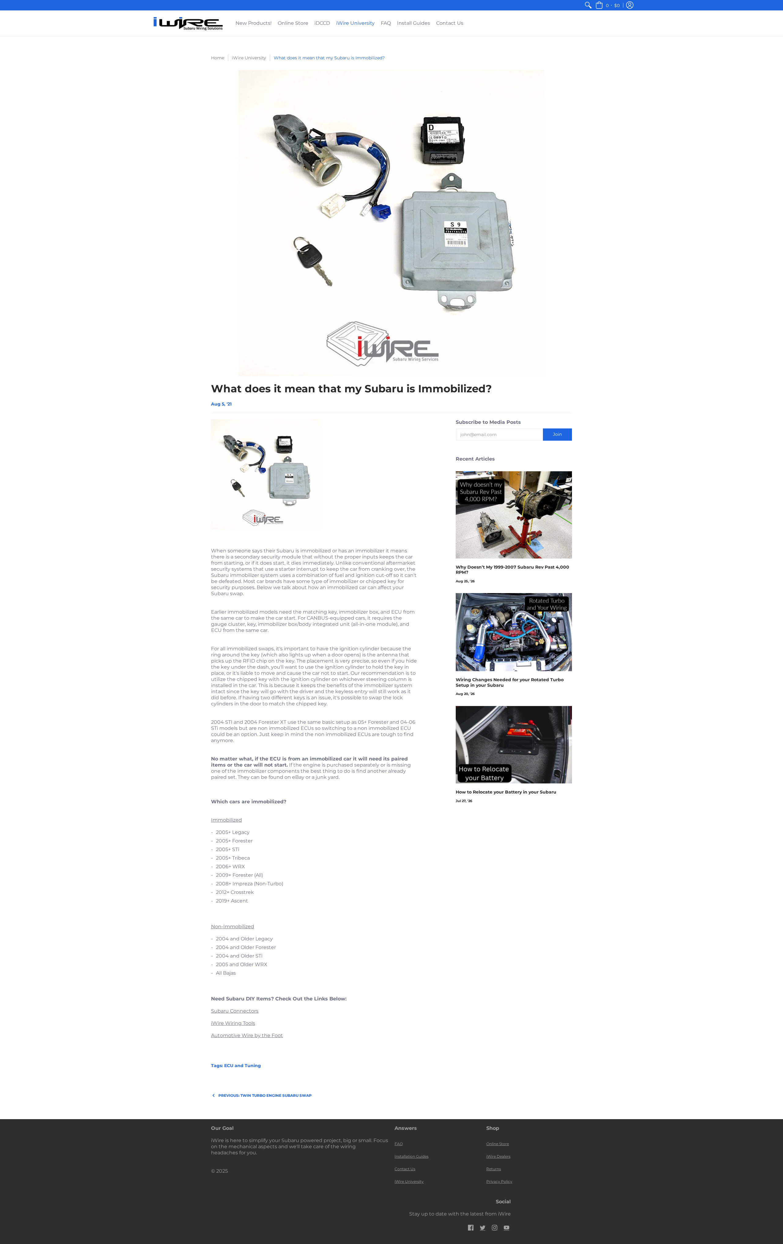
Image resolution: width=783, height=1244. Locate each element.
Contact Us (405, 1169)
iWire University (249, 58)
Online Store (497, 1143)
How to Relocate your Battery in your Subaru (506, 792)
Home (217, 58)
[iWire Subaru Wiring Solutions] (188, 23)
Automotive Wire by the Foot (247, 1035)
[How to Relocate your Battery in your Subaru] (514, 745)
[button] (608, 5)
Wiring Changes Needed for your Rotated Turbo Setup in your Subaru (510, 682)
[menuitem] (588, 5)
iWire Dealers (498, 1156)
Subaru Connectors (234, 1011)
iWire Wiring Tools (233, 1023)
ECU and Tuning (242, 1065)
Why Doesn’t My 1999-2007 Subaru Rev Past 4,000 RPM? (512, 569)
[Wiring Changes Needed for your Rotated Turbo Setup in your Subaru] (514, 632)
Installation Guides (412, 1156)
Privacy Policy (499, 1181)
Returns (493, 1169)
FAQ (399, 1143)
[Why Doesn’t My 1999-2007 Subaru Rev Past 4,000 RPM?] (514, 514)
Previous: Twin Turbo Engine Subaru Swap (265, 1095)
